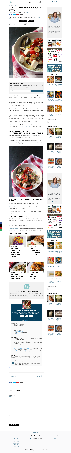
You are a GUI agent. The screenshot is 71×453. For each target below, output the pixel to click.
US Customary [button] (14, 334)
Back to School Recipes (22, 2)
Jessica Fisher (27, 320)
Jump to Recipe (23, 20)
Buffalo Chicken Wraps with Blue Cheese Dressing (35, 250)
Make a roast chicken (13, 124)
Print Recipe (31, 20)
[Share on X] (1, 225)
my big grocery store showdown (28, 209)
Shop (35, 1)
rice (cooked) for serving (20, 331)
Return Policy (16, 444)
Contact (55, 438)
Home (10, 5)
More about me (54, 201)
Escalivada (18, 116)
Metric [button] (19, 334)
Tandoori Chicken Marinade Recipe (34, 275)
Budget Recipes (14, 5)
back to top (35, 432)
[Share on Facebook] (10, 14)
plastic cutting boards (13, 228)
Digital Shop (16, 446)
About (55, 439)
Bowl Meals (23, 95)
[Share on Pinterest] (17, 14)
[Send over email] (1, 230)
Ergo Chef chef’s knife (13, 230)
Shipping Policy (16, 443)
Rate (32, 315)
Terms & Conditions (16, 441)
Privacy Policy (16, 438)
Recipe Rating (12, 395)
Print (22, 315)
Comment (11, 399)
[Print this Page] (21, 14)
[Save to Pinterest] (1, 228)
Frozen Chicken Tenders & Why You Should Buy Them (16, 251)
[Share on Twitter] (14, 14)
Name (10, 415)
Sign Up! (30, 438)
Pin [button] (27, 315)
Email (10, 420)
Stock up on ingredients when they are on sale (19, 206)
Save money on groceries (51, 119)
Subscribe (47, 1)
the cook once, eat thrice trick (24, 126)
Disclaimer (16, 439)
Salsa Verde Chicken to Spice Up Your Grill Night (17, 275)
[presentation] (17, 241)
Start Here (30, 2)
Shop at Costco (12, 209)
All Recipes (40, 2)
